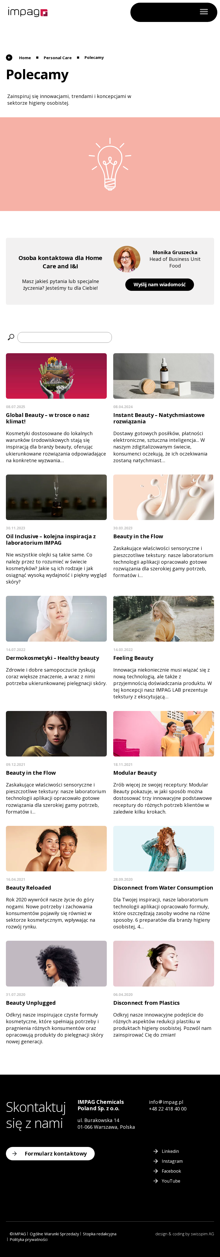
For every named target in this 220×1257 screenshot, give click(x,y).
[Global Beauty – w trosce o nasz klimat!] (56, 408)
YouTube (171, 1181)
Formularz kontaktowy (56, 1153)
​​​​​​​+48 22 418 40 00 (167, 1108)
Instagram (172, 1161)
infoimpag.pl (166, 1102)
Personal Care (58, 57)
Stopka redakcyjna (99, 1233)
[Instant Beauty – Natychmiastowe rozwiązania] (163, 408)
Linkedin (170, 1151)
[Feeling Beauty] (163, 648)
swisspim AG (202, 1233)
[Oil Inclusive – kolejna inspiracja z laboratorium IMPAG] (56, 530)
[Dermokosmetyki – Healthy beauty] (56, 641)
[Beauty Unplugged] (56, 993)
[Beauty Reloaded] (56, 878)
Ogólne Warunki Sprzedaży (54, 1233)
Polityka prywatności (28, 1239)
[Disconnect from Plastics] (163, 989)
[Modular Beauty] (163, 763)
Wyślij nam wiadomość (160, 284)
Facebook (171, 1171)
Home (25, 57)
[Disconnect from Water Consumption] (163, 878)
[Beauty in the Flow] (163, 527)
